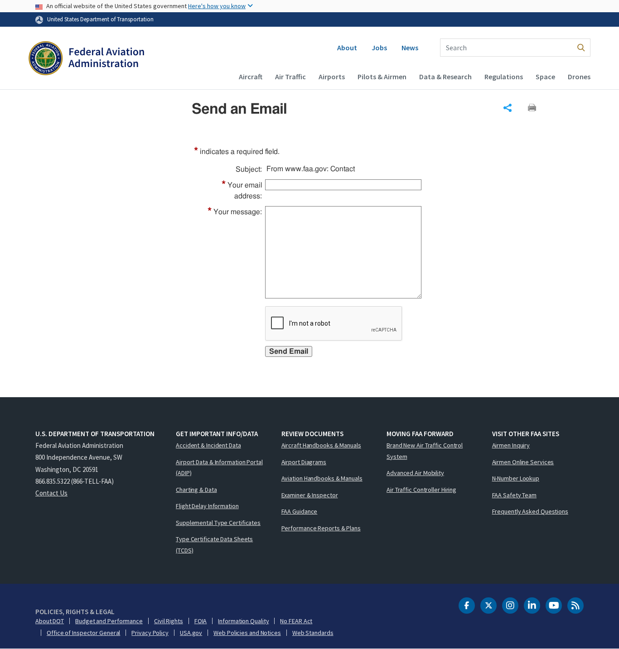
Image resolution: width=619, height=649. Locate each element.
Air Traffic (290, 76)
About (347, 47)
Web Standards (313, 633)
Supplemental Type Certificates (218, 523)
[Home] (86, 59)
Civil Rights (168, 621)
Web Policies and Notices (247, 633)
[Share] (507, 108)
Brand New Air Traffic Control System (425, 451)
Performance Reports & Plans (321, 528)
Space (545, 76)
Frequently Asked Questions (530, 511)
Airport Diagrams (303, 462)
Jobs (379, 47)
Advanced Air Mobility (415, 473)
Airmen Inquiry (511, 445)
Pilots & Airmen (382, 76)
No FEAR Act (296, 621)
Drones (579, 76)
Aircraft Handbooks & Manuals (321, 445)
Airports (332, 76)
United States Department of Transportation (100, 19)
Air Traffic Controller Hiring (421, 490)
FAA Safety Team (514, 495)
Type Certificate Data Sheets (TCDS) (214, 544)
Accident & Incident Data (208, 445)
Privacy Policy (150, 633)
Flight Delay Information (207, 506)
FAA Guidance (299, 511)
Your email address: (242, 190)
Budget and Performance (109, 621)
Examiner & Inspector (309, 495)
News (409, 47)
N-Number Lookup (516, 478)
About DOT (49, 621)
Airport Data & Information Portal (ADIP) (219, 467)
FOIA (200, 621)
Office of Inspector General (83, 633)
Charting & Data (196, 490)
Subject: (249, 169)
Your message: (235, 212)
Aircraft (250, 76)
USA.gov (191, 633)
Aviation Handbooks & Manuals (322, 478)
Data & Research (445, 76)
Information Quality (243, 621)
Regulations (503, 76)
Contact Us (51, 493)
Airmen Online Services (523, 462)
